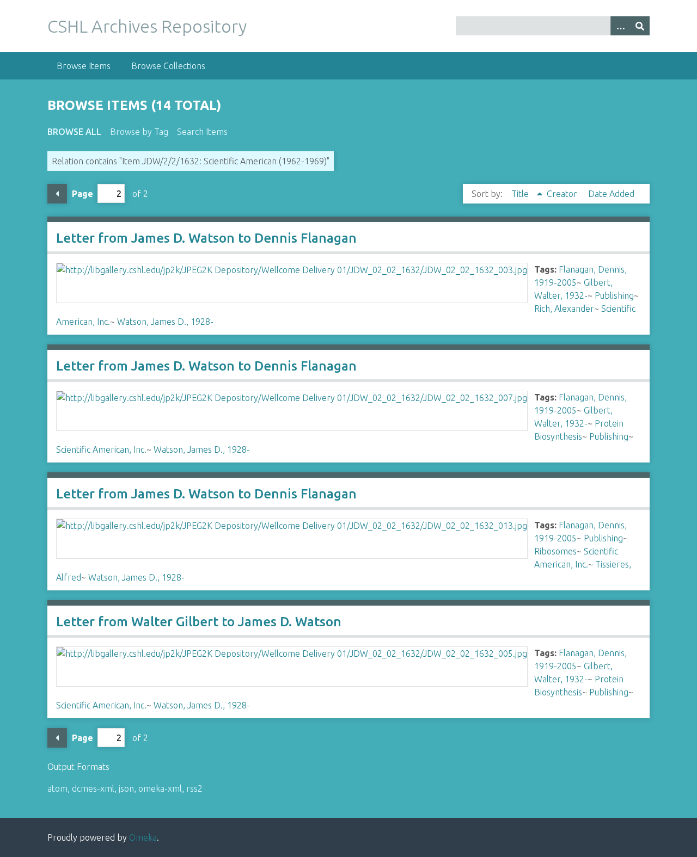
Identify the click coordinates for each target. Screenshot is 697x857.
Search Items (202, 132)
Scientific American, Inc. (101, 449)
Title (521, 194)
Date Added (611, 194)
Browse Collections (168, 66)
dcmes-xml (93, 788)
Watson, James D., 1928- (165, 321)
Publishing (614, 295)
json (126, 788)
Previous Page (57, 194)
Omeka (143, 837)
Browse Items (84, 66)
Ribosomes (555, 551)
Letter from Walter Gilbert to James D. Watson (198, 621)
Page (82, 194)
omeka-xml (160, 788)
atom (57, 788)
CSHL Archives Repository (147, 26)
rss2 (194, 788)
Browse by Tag (139, 132)
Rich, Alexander (564, 308)
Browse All (74, 132)
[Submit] (640, 25)
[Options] (620, 25)
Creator (563, 194)
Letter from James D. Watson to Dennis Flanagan (206, 238)
